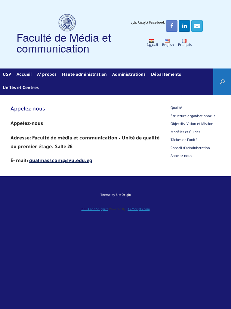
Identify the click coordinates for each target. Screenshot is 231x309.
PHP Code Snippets (95, 209)
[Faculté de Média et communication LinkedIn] (184, 26)
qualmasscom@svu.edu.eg (60, 161)
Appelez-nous (181, 156)
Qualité (176, 108)
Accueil (24, 75)
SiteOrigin (123, 195)
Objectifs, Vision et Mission (192, 124)
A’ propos (47, 75)
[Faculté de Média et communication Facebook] (171, 26)
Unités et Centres (21, 88)
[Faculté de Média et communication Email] (197, 26)
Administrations (129, 75)
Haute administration (84, 75)
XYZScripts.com (139, 209)
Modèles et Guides (185, 133)
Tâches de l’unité (184, 140)
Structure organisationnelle (193, 117)
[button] (222, 81)
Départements (166, 75)
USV (7, 75)
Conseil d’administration (190, 149)
